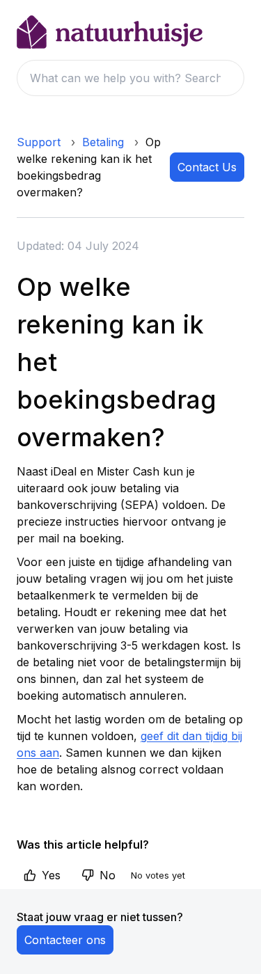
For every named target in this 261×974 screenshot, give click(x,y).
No (108, 875)
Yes (51, 875)
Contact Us (207, 167)
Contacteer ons (65, 940)
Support (39, 142)
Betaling (103, 142)
